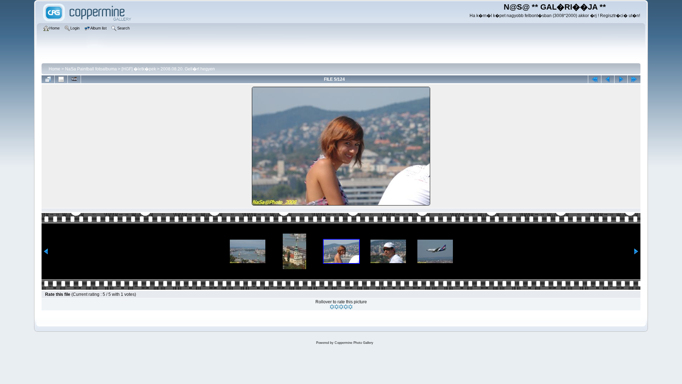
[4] (345, 306)
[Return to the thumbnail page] (48, 79)
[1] (332, 306)
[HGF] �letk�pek (138, 68)
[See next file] (621, 79)
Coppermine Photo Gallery (354, 343)
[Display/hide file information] (61, 79)
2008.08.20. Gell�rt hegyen (188, 68)
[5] (350, 306)
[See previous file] (607, 79)
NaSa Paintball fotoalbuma (91, 68)
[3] (341, 306)
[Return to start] (594, 79)
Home (54, 68)
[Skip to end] (634, 79)
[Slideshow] (74, 79)
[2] (336, 306)
